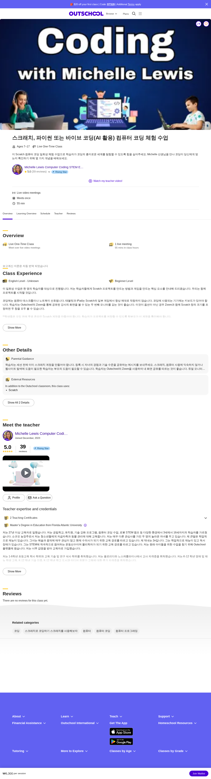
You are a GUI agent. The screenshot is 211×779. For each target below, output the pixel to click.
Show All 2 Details (18, 402)
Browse (110, 13)
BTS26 (111, 4)
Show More (14, 327)
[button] (105, 518)
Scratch (13, 390)
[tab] (8, 214)
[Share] (198, 24)
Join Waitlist (199, 773)
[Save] (206, 24)
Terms (131, 4)
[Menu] (140, 13)
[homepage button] (86, 13)
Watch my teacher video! (107, 181)
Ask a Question (42, 497)
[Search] (134, 13)
